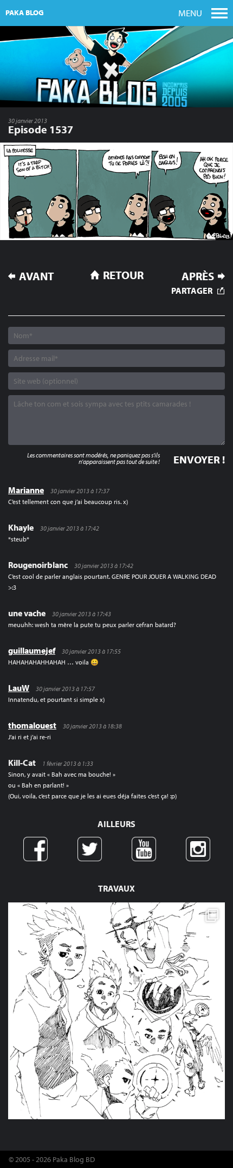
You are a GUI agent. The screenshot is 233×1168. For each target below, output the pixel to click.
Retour (123, 275)
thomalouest (32, 725)
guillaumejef (31, 650)
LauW (18, 687)
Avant (36, 276)
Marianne (26, 490)
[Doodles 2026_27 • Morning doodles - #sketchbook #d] (116, 1010)
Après (198, 276)
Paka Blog (24, 12)
